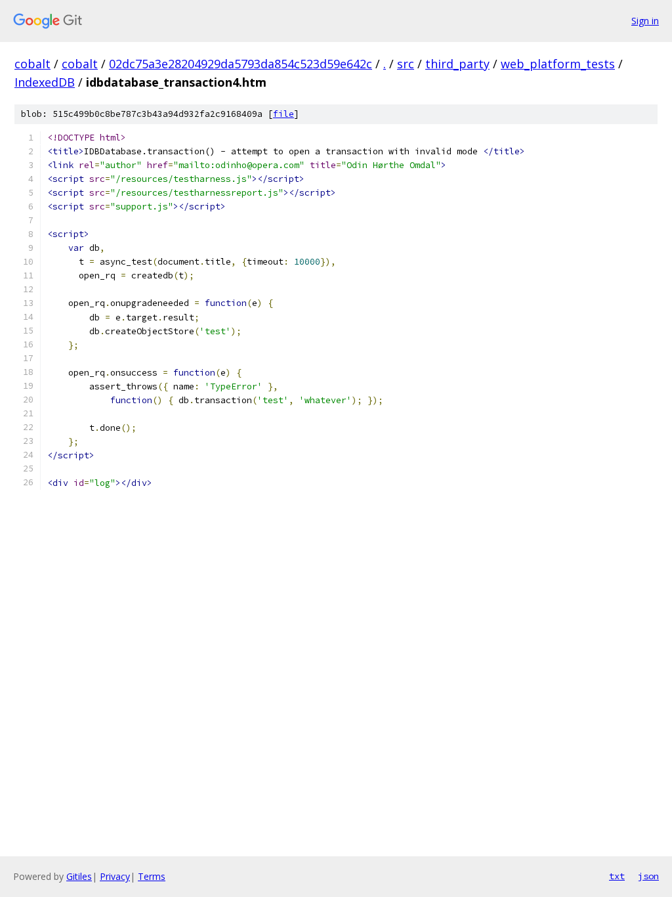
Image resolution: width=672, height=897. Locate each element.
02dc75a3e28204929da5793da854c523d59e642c (240, 64)
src (405, 64)
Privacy (115, 876)
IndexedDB (44, 82)
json (648, 876)
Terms (151, 876)
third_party (457, 64)
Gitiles (79, 876)
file (283, 114)
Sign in (645, 20)
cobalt (32, 64)
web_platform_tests (558, 64)
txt (617, 876)
